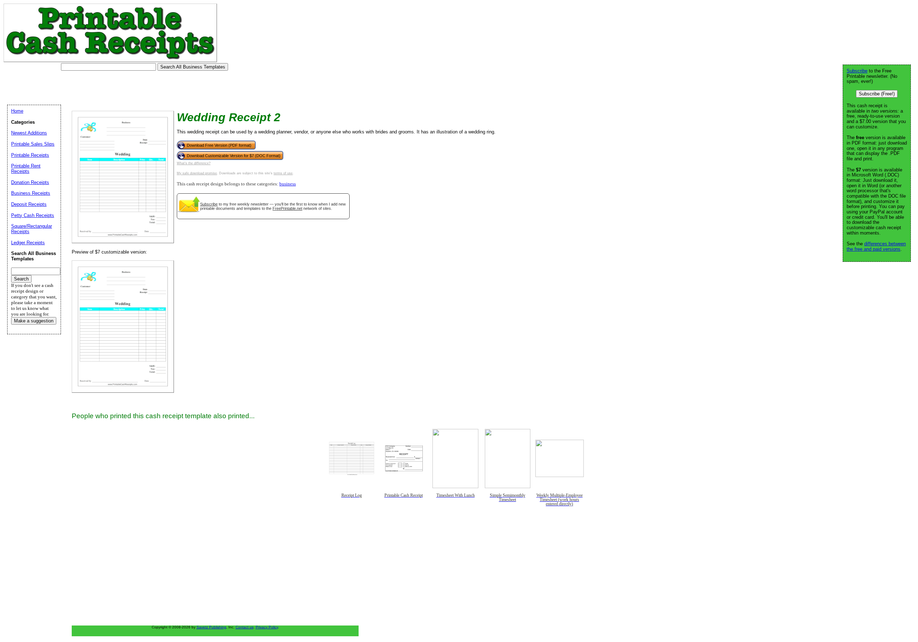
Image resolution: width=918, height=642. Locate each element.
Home (17, 111)
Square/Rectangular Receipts (31, 228)
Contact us (245, 627)
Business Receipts (30, 193)
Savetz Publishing (211, 627)
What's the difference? (193, 163)
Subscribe (209, 204)
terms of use (283, 173)
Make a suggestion (33, 321)
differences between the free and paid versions (876, 246)
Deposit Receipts (29, 204)
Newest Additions (29, 133)
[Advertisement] (134, 88)
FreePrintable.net (287, 208)
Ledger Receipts (28, 242)
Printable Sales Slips (33, 144)
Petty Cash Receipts (32, 215)
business (287, 184)
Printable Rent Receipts (26, 168)
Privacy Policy (267, 627)
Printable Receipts (30, 155)
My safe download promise (197, 173)
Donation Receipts (30, 182)
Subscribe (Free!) (877, 93)
